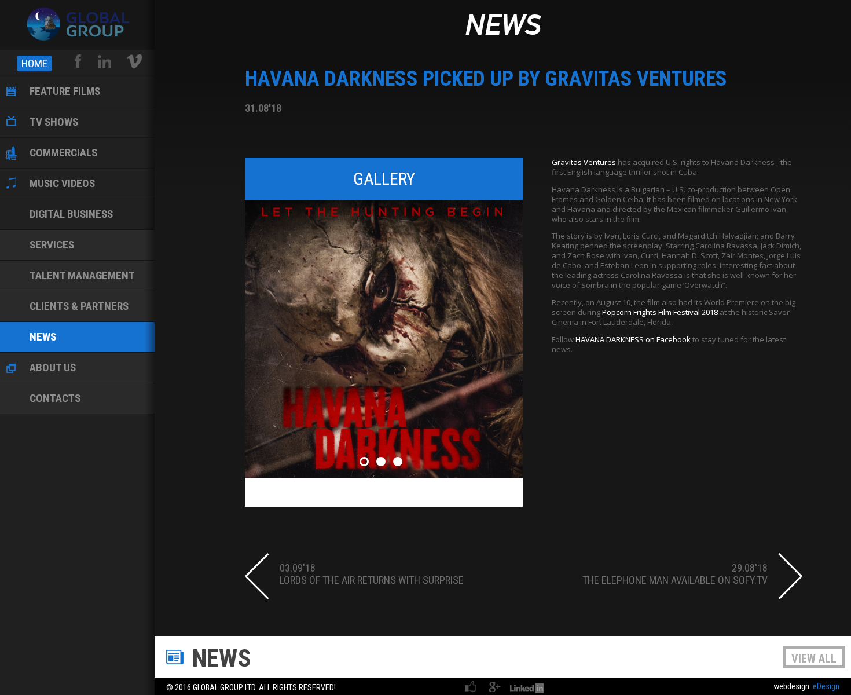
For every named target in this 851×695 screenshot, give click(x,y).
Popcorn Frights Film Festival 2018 (660, 312)
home (34, 63)
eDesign (826, 686)
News (503, 26)
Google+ (494, 686)
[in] (104, 61)
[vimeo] (134, 61)
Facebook (471, 686)
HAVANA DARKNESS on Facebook (633, 339)
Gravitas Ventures (585, 162)
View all (814, 658)
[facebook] (78, 61)
